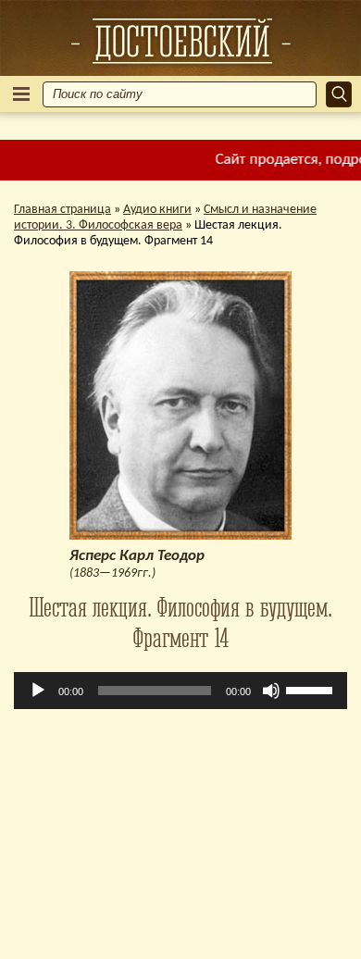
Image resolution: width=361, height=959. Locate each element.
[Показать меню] (21, 94)
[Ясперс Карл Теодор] (180, 40)
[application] (180, 690)
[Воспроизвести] (38, 690)
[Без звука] (271, 690)
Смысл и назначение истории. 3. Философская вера (165, 217)
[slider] (312, 688)
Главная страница (62, 210)
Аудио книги (157, 210)
